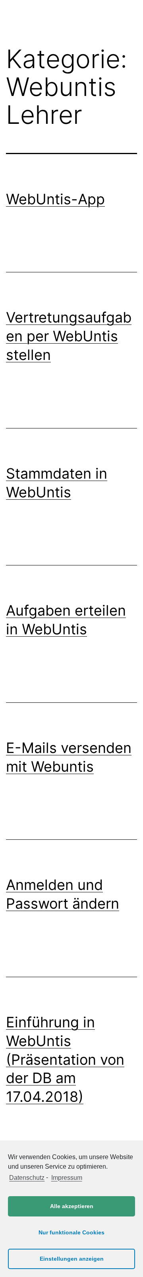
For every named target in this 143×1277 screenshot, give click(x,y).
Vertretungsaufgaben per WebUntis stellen (68, 336)
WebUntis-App (55, 199)
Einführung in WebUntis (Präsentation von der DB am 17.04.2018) (65, 1059)
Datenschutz (26, 1177)
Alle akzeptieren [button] (71, 1206)
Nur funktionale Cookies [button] (71, 1232)
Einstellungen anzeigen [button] (72, 1258)
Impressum (66, 1177)
